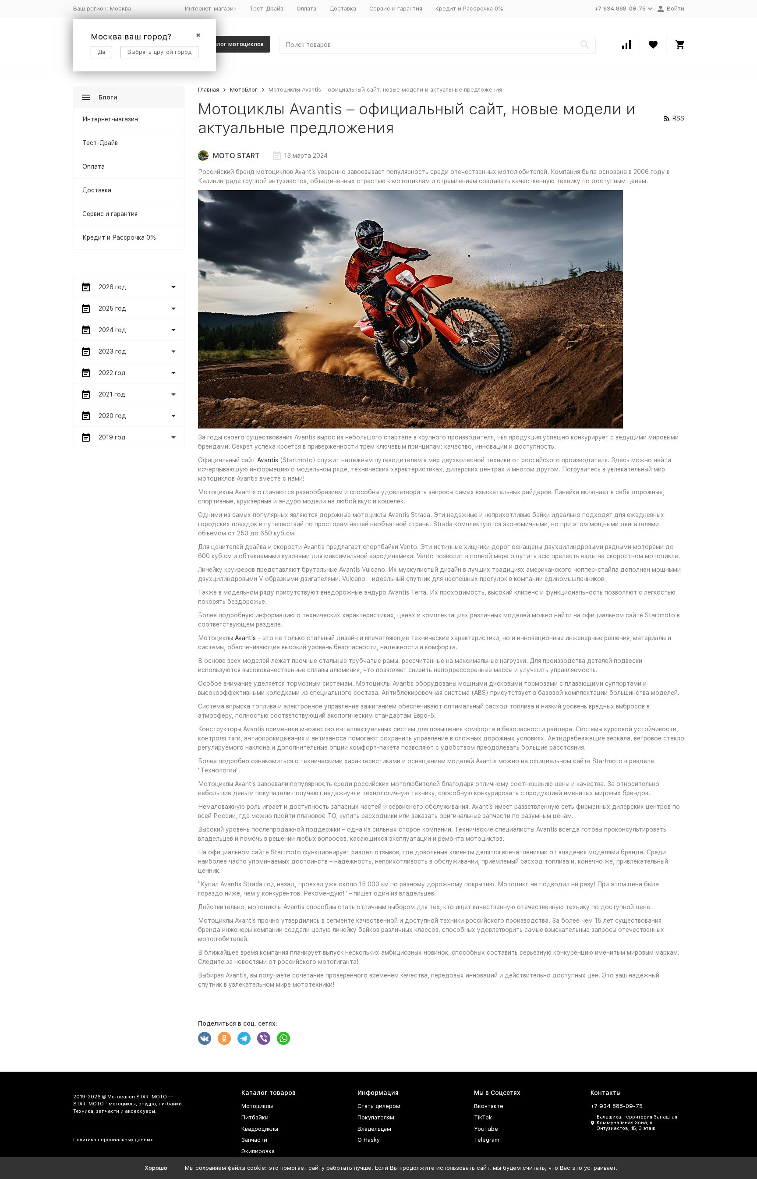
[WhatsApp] (283, 1038)
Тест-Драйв (266, 8)
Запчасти (254, 1140)
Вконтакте (488, 1106)
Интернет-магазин (211, 8)
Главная (208, 89)
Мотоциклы (257, 1106)
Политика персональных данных (113, 1140)
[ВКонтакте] (204, 1038)
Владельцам (374, 1129)
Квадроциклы (259, 1129)
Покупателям (375, 1117)
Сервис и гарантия (395, 8)
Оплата (306, 8)
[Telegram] (244, 1038)
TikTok (483, 1117)
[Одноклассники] (224, 1038)
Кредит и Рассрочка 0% (469, 8)
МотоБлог (244, 89)
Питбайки (255, 1117)
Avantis (267, 460)
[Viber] (263, 1038)
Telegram (486, 1140)
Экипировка (258, 1151)
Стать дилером (378, 1106)
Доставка (342, 8)
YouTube (486, 1129)
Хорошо (156, 1168)
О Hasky (368, 1140)
